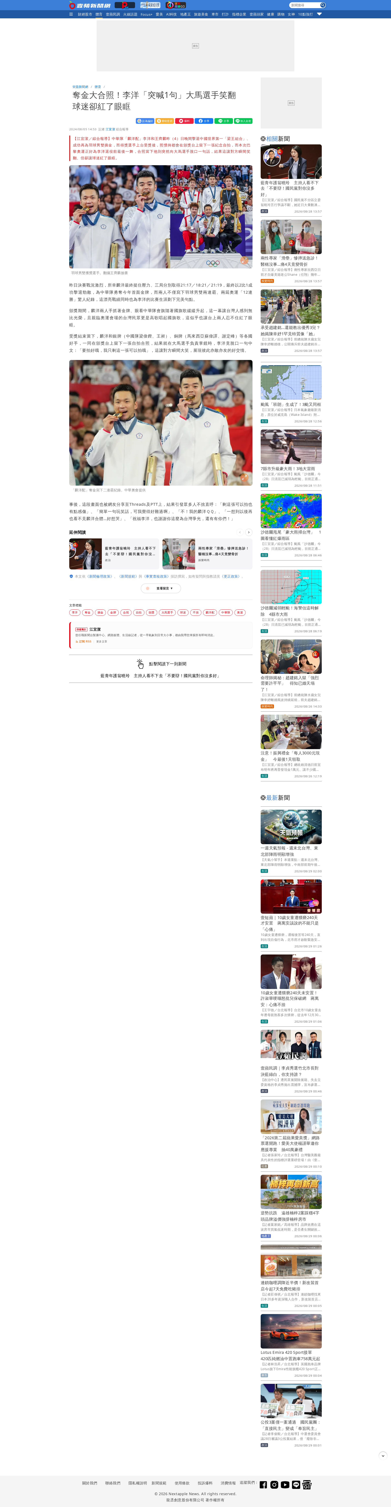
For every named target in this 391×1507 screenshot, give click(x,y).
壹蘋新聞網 (80, 87)
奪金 (88, 612)
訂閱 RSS (85, 641)
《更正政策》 (230, 576)
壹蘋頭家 (257, 14)
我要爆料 (183, 121)
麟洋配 (210, 612)
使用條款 (182, 1482)
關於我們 (89, 1482)
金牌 (113, 612)
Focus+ (147, 14)
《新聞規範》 (128, 576)
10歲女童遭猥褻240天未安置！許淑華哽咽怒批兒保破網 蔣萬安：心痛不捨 (290, 998)
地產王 (185, 14)
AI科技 (171, 14)
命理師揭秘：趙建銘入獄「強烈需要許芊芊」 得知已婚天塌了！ (290, 683)
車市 (215, 14)
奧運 (240, 612)
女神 (291, 14)
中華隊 (225, 612)
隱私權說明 (136, 1482)
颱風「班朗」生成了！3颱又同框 (291, 404)
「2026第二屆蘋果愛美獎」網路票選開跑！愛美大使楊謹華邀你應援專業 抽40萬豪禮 (290, 1143)
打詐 (225, 14)
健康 (270, 14)
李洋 (75, 612)
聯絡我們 (112, 1482)
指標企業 (239, 14)
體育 (99, 14)
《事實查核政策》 (156, 576)
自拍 (139, 612)
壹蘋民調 (113, 14)
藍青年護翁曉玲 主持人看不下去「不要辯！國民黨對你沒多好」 (290, 188)
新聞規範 (159, 1482)
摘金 (100, 612)
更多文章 (101, 641)
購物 (280, 14)
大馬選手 (167, 612)
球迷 (183, 612)
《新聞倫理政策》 (100, 576)
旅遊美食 (201, 14)
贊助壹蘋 (163, 121)
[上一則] (240, 532)
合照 (126, 612)
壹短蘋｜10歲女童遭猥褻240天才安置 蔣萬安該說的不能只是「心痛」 (290, 923)
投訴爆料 (205, 1482)
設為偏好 (144, 121)
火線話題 (130, 14)
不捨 (196, 612)
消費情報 (228, 1482)
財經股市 (85, 14)
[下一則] (249, 532)
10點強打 (305, 14)
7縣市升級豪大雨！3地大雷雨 (288, 468)
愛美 (159, 14)
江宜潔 (110, 129)
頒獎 (152, 612)
